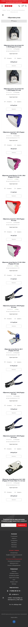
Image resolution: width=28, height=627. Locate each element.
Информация (14, 569)
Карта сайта (14, 617)
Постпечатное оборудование (14, 559)
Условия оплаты (14, 573)
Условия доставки (14, 575)
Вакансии (14, 542)
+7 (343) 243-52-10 (14, 591)
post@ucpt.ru (15, 594)
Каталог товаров (14, 550)
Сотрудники (14, 540)
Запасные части (14, 563)
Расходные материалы (14, 561)
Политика (14, 546)
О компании (14, 536)
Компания (14, 534)
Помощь (14, 571)
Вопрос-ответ (14, 581)
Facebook (14, 621)
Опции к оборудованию (14, 565)
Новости (14, 538)
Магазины (14, 544)
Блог (14, 579)
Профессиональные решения (14, 554)
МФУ (14, 557)
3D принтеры (14, 552)
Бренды (14, 584)
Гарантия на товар (14, 577)
